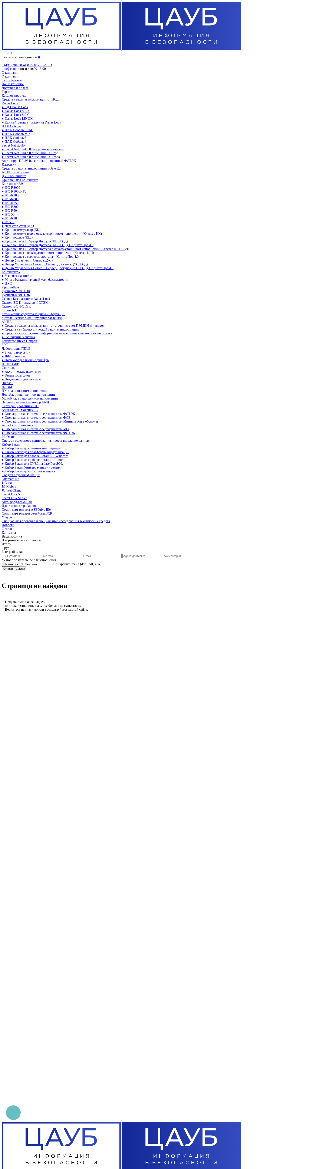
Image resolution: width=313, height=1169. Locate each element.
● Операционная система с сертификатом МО (35, 429)
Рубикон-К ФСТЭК (16, 295)
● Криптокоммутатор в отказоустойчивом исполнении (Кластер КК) (52, 233)
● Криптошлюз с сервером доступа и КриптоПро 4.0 (40, 256)
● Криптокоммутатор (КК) (21, 229)
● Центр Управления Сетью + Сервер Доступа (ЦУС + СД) (45, 264)
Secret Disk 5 (11, 494)
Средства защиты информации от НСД (30, 99)
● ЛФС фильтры (14, 356)
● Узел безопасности (17, 276)
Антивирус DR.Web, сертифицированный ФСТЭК (39, 160)
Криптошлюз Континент (20, 180)
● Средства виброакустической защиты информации (40, 329)
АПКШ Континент (15, 172)
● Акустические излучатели (22, 371)
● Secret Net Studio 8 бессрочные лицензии (33, 149)
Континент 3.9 (12, 183)
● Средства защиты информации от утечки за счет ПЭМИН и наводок (53, 325)
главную (31, 609)
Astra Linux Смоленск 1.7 (20, 410)
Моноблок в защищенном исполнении (30, 398)
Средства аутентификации (21, 475)
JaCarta (7, 483)
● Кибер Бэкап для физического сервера (31, 448)
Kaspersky (9, 164)
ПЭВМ (7, 387)
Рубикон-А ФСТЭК (16, 291)
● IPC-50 (8, 214)
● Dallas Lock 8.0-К (16, 111)
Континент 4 (11, 272)
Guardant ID (10, 479)
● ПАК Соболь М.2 (16, 134)
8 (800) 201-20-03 (39, 65)
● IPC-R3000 (11, 187)
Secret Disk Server (14, 498)
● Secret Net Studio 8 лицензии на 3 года (31, 157)
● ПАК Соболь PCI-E (17, 130)
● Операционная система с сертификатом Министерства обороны (50, 421)
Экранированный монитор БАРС (26, 402)
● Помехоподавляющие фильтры (25, 360)
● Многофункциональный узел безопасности (35, 279)
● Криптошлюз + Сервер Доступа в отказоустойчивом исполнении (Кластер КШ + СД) (65, 249)
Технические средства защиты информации (33, 314)
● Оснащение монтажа (18, 337)
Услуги (7, 517)
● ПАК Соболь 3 (14, 137)
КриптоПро (10, 287)
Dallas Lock (10, 103)
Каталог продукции (16, 95)
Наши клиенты (13, 84)
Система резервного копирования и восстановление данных (46, 440)
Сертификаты (12, 80)
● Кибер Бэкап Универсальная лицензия (31, 467)
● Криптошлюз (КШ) (17, 237)
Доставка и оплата (15, 88)
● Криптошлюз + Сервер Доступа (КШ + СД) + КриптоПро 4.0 (47, 245)
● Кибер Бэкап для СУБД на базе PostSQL (32, 463)
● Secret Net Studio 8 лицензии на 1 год (30, 153)
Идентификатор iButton (19, 506)
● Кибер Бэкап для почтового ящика (28, 471)
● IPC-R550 (10, 203)
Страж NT (9, 310)
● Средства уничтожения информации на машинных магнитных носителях (57, 333)
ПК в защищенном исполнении (25, 391)
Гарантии (9, 91)
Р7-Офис (8, 437)
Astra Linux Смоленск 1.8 (20, 425)
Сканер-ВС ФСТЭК (16, 306)
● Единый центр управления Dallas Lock (31, 122)
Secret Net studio (13, 145)
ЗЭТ (5, 345)
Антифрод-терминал (17, 502)
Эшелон (7, 383)
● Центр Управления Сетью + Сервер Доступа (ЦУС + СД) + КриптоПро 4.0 (57, 268)
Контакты (9, 532)
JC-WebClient (11, 490)
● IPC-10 (8, 222)
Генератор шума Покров (19, 341)
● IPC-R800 (10, 199)
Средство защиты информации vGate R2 (31, 168)
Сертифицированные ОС (20, 406)
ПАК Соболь (11, 126)
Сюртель (8, 368)
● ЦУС (7, 283)
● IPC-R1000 (11, 195)
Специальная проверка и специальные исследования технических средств (56, 521)
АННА (7, 322)
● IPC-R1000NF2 (14, 191)
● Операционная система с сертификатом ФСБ (36, 417)
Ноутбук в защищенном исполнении (28, 394)
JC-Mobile (9, 486)
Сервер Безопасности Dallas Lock (26, 299)
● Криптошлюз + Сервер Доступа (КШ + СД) (35, 241)
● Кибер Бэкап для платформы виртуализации (35, 452)
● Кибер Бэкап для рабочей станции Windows (35, 456)
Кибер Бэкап (11, 444)
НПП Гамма (10, 364)
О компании (11, 72)
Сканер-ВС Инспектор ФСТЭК (25, 302)
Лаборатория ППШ (16, 348)
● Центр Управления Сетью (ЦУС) (27, 260)
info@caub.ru (11, 68)
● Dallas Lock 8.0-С (16, 114)
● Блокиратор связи (16, 352)
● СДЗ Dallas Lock (15, 107)
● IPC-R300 (10, 206)
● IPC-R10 (9, 218)
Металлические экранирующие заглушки (32, 318)
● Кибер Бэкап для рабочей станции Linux (32, 460)
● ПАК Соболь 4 (14, 141)
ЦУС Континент (14, 176)
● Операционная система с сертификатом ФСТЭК (38, 414)
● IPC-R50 (9, 210)
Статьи (7, 529)
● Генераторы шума (16, 375)
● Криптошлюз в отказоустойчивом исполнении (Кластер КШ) (48, 253)
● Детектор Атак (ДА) (18, 226)
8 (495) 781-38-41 (14, 65)
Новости (8, 525)
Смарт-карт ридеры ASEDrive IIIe (26, 509)
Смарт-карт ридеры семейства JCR (27, 513)
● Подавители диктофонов (21, 379)
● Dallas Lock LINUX (17, 118)
